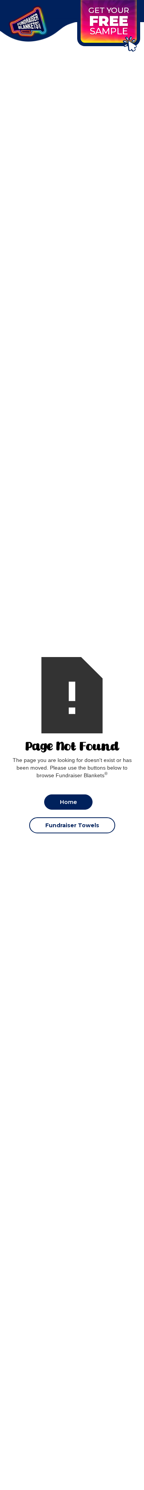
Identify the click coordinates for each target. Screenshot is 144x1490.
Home (68, 802)
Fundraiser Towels (72, 825)
